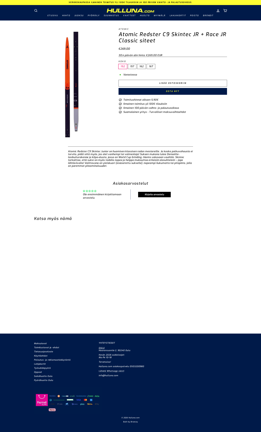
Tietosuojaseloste (43, 351)
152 (123, 66)
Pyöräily (94, 15)
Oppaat (38, 372)
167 (151, 66)
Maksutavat (40, 343)
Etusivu (52, 15)
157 (132, 66)
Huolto (145, 15)
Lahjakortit (178, 15)
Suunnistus (111, 15)
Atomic (124, 29)
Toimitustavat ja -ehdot (46, 347)
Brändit (208, 15)
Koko (122, 61)
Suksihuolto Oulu (43, 376)
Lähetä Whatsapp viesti (111, 371)
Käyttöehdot (40, 355)
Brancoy (134, 422)
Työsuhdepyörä (42, 368)
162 (141, 66)
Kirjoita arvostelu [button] (154, 194)
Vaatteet (129, 15)
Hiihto (66, 15)
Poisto (194, 15)
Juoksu (79, 15)
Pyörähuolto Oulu (43, 380)
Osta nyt (173, 91)
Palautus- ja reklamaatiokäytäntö (52, 360)
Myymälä (160, 15)
